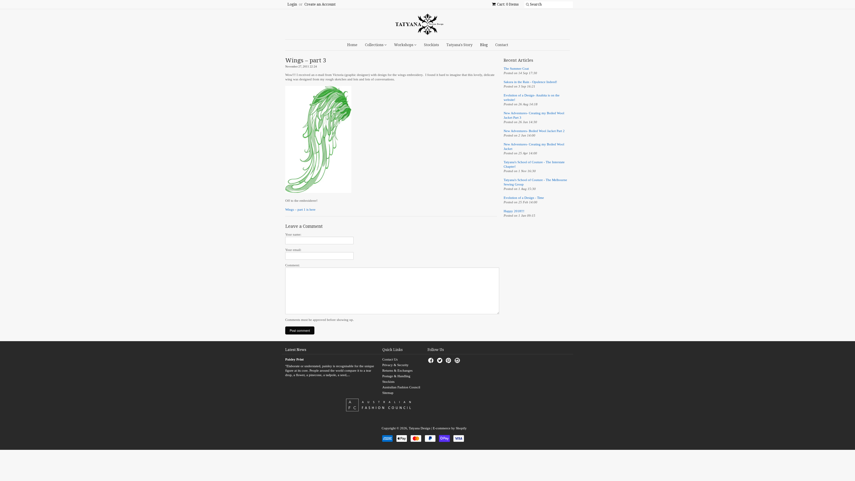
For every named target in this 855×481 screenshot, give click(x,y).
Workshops (404, 45)
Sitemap (387, 393)
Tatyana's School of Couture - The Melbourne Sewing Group (535, 182)
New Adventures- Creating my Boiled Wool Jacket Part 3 (534, 115)
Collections (374, 45)
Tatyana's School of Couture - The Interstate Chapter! (534, 164)
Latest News (295, 350)
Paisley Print (294, 359)
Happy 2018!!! (514, 211)
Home (352, 45)
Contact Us (390, 359)
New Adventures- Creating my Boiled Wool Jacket (534, 147)
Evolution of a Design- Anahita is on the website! (532, 98)
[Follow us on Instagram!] (458, 362)
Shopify (461, 428)
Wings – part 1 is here (300, 209)
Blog (484, 45)
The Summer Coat (516, 68)
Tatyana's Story (459, 45)
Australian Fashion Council (401, 387)
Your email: (293, 250)
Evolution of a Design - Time (524, 198)
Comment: (292, 265)
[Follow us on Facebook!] (431, 362)
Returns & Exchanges (397, 370)
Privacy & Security (395, 365)
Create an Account (320, 4)
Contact (501, 45)
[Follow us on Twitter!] (440, 362)
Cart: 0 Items (508, 4)
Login (292, 4)
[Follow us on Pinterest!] (449, 362)
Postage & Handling (396, 376)
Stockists (431, 45)
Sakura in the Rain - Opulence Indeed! (530, 82)
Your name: (293, 234)
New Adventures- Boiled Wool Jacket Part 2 (534, 131)
